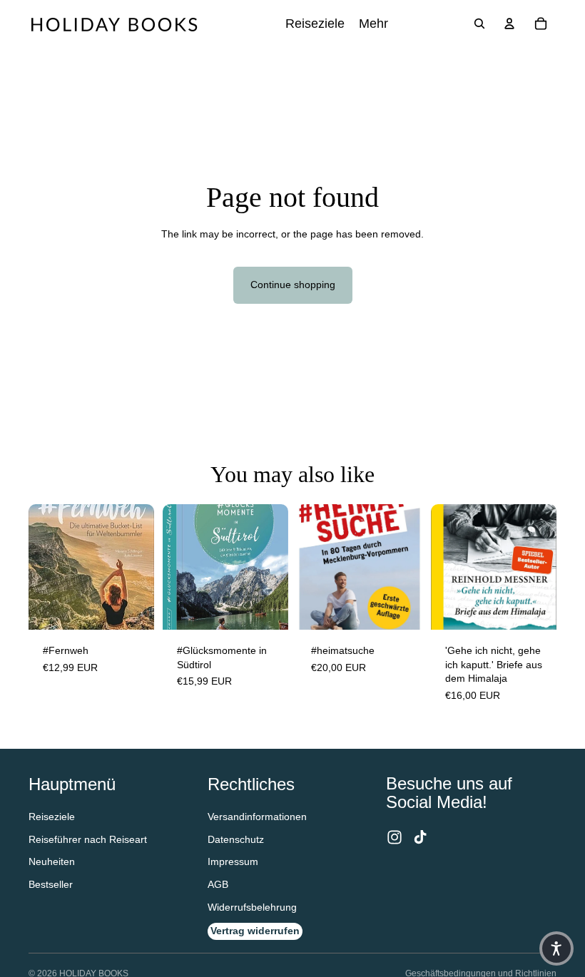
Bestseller (51, 884)
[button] (556, 948)
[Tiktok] (420, 837)
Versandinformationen (257, 816)
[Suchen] (479, 23)
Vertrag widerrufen (255, 930)
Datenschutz (236, 839)
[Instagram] (394, 837)
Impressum (233, 861)
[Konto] (509, 23)
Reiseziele (52, 816)
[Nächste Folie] (272, 567)
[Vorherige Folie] (178, 567)
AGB (218, 884)
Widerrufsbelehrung (252, 907)
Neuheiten (52, 861)
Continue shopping (292, 284)
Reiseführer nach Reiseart (88, 839)
